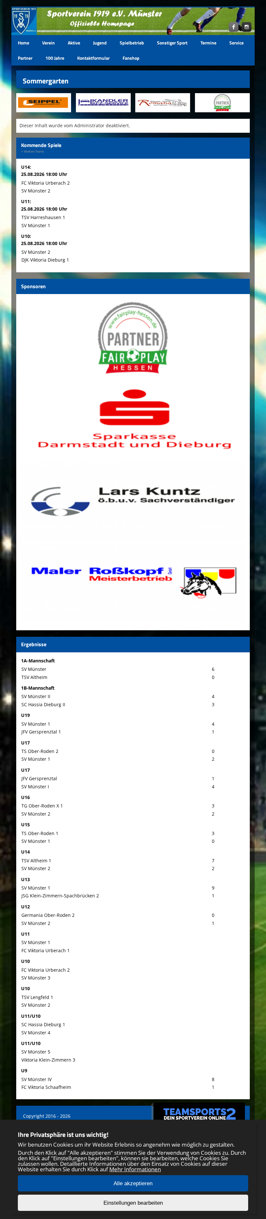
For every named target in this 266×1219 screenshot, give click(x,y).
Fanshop (131, 58)
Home (23, 42)
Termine (208, 42)
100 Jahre (54, 58)
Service (236, 42)
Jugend (100, 42)
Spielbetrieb (132, 42)
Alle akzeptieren (133, 1183)
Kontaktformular (93, 58)
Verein (48, 42)
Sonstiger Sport (172, 42)
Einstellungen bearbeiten (133, 1203)
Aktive (74, 42)
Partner (25, 58)
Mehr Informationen (135, 1169)
